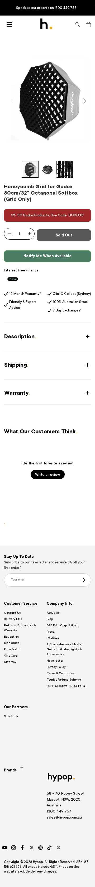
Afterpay (10, 662)
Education (11, 636)
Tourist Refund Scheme (64, 679)
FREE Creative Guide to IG (66, 686)
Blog (50, 619)
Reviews (53, 638)
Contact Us (12, 613)
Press (50, 631)
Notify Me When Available (47, 256)
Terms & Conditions (61, 673)
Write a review (47, 474)
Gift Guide (12, 643)
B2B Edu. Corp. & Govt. (63, 625)
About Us (53, 613)
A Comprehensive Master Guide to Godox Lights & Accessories (65, 649)
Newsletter (55, 660)
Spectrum (11, 716)
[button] (88, 24)
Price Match (12, 649)
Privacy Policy (56, 667)
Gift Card (11, 655)
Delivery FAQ (13, 619)
